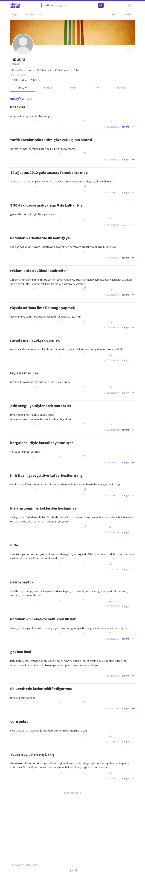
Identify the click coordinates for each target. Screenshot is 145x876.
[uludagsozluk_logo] (15, 5)
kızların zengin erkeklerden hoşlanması (43, 508)
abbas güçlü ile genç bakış (32, 754)
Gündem (29, 14)
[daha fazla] (129, 5)
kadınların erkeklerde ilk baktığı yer (40, 237)
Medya (47, 87)
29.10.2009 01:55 (111, 778)
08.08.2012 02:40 (111, 462)
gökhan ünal (20, 651)
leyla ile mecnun (24, 373)
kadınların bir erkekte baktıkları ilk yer (43, 618)
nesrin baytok (22, 582)
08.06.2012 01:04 (111, 532)
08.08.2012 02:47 (111, 327)
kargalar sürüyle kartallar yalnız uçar (41, 442)
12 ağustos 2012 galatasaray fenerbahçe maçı (49, 172)
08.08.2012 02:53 (111, 225)
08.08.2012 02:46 (111, 360)
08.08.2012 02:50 (111, 257)
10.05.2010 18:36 (111, 606)
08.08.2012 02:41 (111, 430)
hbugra (125, 126)
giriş (113, 14)
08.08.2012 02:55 (111, 192)
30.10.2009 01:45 (111, 741)
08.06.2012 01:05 (111, 495)
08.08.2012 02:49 (111, 294)
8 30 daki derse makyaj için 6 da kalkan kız (46, 205)
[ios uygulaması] (76, 870)
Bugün (15, 14)
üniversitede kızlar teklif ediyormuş (41, 688)
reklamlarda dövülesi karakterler (38, 270)
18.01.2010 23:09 (111, 639)
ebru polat (19, 721)
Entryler (23, 87)
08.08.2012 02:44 (111, 392)
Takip (72, 87)
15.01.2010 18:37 (111, 676)
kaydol (127, 14)
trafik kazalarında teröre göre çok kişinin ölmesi (51, 139)
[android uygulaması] (71, 870)
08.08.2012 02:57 (111, 127)
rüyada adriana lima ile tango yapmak (42, 307)
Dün (41, 14)
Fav (97, 87)
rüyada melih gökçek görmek (35, 340)
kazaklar (17, 106)
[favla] (84, 121)
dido (14, 545)
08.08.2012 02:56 (111, 159)
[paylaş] (110, 121)
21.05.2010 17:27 (111, 569)
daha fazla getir (72, 792)
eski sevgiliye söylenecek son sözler (40, 405)
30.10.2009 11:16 (111, 708)
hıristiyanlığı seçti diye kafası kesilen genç (46, 475)
